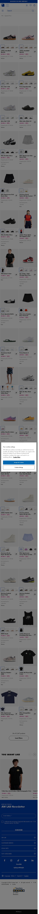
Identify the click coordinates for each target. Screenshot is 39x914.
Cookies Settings (19, 467)
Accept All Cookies (19, 462)
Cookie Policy (16, 457)
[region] (19, 457)
